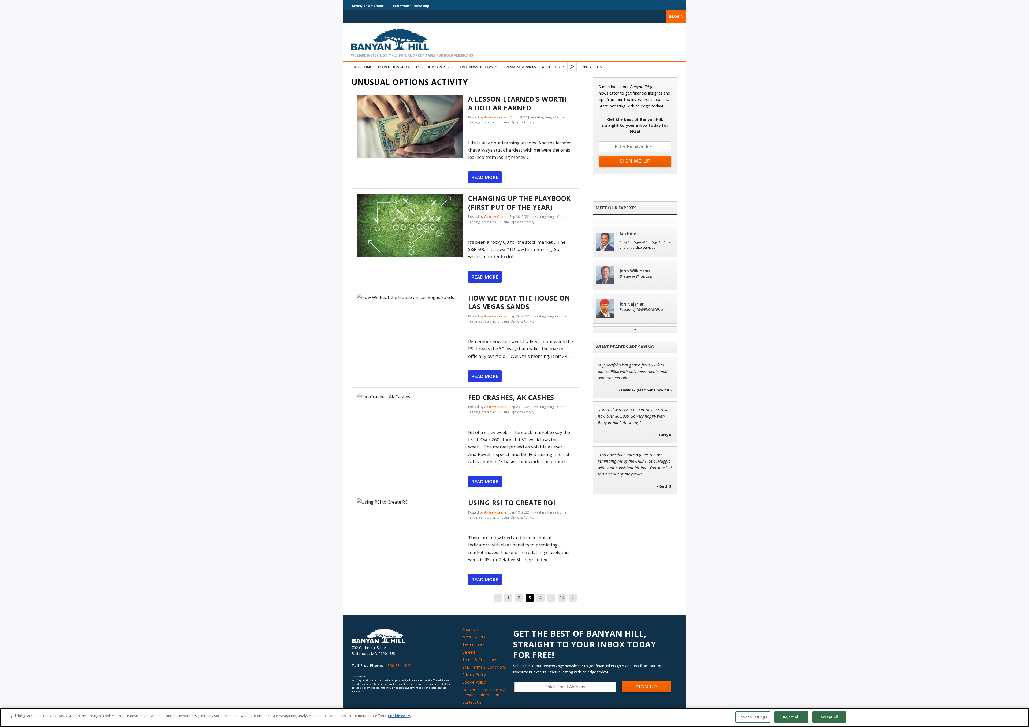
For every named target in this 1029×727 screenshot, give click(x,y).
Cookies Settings (752, 716)
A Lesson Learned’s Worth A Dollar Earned (517, 103)
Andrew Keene (495, 117)
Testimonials (473, 644)
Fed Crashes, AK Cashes (511, 397)
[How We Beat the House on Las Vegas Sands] (410, 297)
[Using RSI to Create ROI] (410, 501)
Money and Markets (368, 5)
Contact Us (590, 67)
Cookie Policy (474, 682)
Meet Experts (473, 636)
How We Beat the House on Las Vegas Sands (519, 302)
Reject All (791, 716)
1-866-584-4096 (398, 665)
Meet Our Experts (432, 67)
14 (562, 597)
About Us (551, 67)
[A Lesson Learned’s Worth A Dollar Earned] (410, 126)
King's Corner (555, 117)
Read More (484, 177)
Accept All (829, 716)
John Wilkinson (635, 271)
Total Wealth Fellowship (410, 5)
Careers (469, 652)
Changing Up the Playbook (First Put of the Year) (519, 203)
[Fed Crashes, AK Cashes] (410, 396)
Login (677, 16)
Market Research (394, 67)
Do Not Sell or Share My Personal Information (483, 692)
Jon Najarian (632, 304)
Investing (363, 67)
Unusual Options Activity (515, 122)
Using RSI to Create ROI (511, 502)
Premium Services (520, 67)
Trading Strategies (482, 122)
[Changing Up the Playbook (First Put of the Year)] (410, 225)
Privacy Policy (474, 674)
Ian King (628, 234)
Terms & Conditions (479, 659)
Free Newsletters (476, 67)
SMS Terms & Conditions (484, 667)
